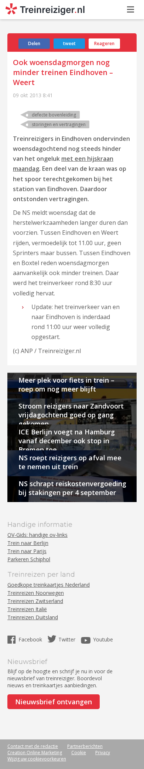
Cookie (78, 752)
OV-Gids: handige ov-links (37, 534)
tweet (69, 43)
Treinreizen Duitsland (32, 617)
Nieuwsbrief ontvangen (53, 701)
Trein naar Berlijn (27, 542)
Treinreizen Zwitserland (35, 600)
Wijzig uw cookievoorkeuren (36, 759)
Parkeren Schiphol (28, 559)
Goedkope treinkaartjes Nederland (48, 584)
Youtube (103, 639)
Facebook (31, 639)
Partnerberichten (85, 746)
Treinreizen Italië (27, 609)
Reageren (104, 43)
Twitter (66, 639)
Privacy (102, 752)
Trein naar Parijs (27, 551)
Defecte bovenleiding (54, 115)
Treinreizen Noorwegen (35, 592)
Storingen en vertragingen (59, 124)
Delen (34, 43)
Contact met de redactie (32, 746)
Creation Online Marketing (34, 752)
